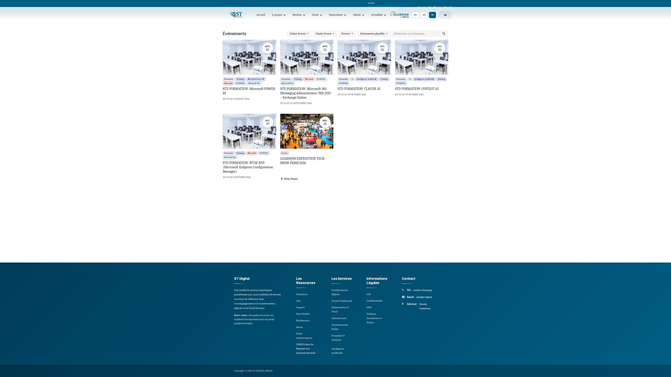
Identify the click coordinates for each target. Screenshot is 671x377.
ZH (415, 15)
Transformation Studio (339, 327)
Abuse (299, 327)
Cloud (315, 14)
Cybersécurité (338, 318)
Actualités (377, 14)
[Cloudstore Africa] (399, 15)
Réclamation (302, 320)
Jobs (298, 300)
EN (424, 15)
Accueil (261, 14)
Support (300, 307)
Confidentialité (375, 300)
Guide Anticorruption (304, 335)
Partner (346, 33)
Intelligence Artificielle (337, 350)
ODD (369, 307)
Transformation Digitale (339, 292)
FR (432, 15)
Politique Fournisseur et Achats (374, 318)
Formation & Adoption (338, 337)
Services (297, 14)
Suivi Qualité (303, 313)
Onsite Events (324, 33)
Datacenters (336, 14)
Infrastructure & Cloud (340, 309)
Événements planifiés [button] (372, 33)
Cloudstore (302, 294)
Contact (371, 3)
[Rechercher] (443, 33)
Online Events (298, 33)
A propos (277, 14)
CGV (369, 294)
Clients (357, 14)
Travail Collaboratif (341, 300)
